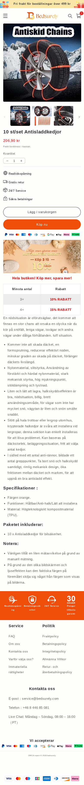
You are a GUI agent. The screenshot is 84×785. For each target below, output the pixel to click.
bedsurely (51, 755)
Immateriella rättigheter (18, 669)
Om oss (14, 644)
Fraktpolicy (50, 636)
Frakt (6, 146)
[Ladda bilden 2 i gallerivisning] (41, 115)
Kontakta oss (18, 651)
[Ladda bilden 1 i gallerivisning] (20, 115)
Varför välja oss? (21, 659)
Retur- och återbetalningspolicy (57, 669)
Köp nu (42, 224)
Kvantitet (9, 153)
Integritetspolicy (54, 651)
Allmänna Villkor (54, 659)
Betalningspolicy (54, 644)
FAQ (12, 636)
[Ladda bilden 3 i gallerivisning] (63, 115)
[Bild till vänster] (4, 117)
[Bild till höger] (79, 117)
